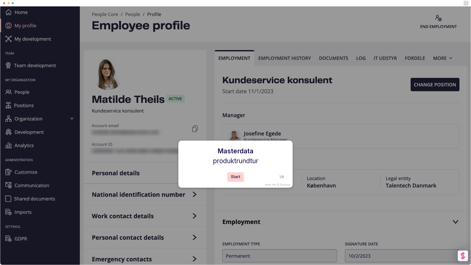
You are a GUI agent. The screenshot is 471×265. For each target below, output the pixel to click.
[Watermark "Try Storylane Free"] (463, 256)
